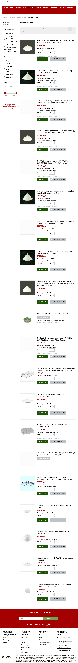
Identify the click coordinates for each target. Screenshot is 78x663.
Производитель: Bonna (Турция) (47, 513)
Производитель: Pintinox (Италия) (47, 486)
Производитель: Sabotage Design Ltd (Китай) (51, 320)
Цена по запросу (44, 317)
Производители (25, 647)
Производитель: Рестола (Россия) (47, 432)
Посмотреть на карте (63, 650)
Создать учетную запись (10, 640)
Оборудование (21, 7)
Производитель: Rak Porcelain (46, 50)
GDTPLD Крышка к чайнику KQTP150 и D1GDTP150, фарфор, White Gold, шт (52, 162)
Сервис (23, 640)
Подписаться (51, 618)
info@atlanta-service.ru (64, 648)
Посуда (31, 7)
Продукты (54, 7)
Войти (5, 637)
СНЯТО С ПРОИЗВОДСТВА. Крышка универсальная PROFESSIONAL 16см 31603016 (56, 478)
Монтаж (23, 642)
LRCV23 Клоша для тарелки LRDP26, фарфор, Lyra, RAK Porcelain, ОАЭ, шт (56, 192)
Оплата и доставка (26, 645)
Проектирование (8, 7)
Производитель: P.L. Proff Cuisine (47, 592)
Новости (23, 650)
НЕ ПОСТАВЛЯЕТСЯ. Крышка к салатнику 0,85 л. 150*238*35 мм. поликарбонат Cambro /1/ (56, 369)
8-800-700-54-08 (62, 641)
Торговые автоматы (42, 7)
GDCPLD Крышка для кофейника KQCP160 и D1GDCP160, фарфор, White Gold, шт (55, 102)
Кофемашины (43, 644)
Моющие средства (66, 7)
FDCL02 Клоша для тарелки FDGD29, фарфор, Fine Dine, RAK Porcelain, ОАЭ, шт (56, 132)
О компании (24, 637)
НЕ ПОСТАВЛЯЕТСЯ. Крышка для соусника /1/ (56, 313)
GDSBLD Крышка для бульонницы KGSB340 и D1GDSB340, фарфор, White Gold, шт (55, 222)
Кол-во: (39, 52)
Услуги (5, 12)
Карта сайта (24, 652)
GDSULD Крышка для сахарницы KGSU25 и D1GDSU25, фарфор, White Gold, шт (54, 339)
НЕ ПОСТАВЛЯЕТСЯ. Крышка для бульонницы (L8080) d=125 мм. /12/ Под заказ (56, 454)
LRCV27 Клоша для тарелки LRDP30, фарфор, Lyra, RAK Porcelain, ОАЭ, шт (56, 252)
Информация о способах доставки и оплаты (10, 107)
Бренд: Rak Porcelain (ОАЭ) (45, 48)
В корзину (42, 59)
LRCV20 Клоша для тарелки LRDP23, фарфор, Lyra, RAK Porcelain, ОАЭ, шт (56, 72)
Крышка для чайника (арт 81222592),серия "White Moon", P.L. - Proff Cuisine (54, 585)
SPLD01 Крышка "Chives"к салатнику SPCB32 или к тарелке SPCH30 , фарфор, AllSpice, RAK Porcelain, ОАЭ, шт (56, 283)
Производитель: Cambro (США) (47, 375)
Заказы (5, 642)
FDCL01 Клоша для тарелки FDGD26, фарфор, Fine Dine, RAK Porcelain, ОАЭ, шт (56, 41)
